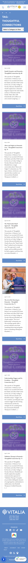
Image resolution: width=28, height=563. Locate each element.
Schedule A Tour (20, 2)
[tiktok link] (17, 530)
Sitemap (23, 547)
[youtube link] (21, 530)
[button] (3, 559)
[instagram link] (14, 530)
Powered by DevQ (14, 559)
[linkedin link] (10, 530)
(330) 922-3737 (14, 519)
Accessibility (13, 547)
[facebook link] (7, 530)
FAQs (19, 547)
